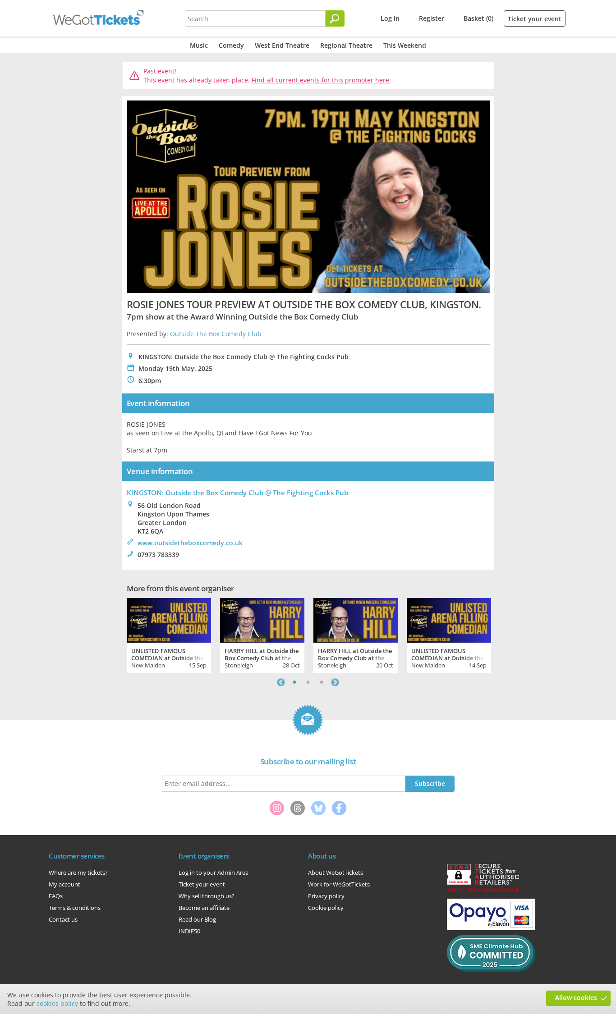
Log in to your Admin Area (213, 872)
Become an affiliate (204, 908)
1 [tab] (294, 682)
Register (431, 18)
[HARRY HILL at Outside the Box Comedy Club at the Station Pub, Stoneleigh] (262, 619)
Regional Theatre (346, 45)
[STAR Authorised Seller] (483, 891)
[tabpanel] (169, 634)
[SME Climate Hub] (491, 969)
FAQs (56, 896)
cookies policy (57, 1003)
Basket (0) (478, 18)
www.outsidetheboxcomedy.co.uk (190, 543)
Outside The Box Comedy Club (216, 333)
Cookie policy (326, 908)
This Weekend (404, 45)
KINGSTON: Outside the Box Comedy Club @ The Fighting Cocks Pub (237, 492)
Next (335, 682)
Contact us (63, 919)
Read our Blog (197, 919)
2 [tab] (308, 682)
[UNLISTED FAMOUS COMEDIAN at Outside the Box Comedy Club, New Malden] (169, 619)
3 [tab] (321, 682)
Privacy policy (326, 896)
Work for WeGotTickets (339, 884)
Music (199, 45)
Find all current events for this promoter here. (321, 80)
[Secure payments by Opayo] (491, 928)
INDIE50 (189, 931)
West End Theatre (282, 45)
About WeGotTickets (335, 872)
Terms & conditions (75, 908)
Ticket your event (534, 18)
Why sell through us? (206, 896)
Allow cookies (576, 997)
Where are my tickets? (78, 872)
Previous (280, 682)
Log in (390, 18)
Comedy (231, 45)
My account (64, 884)
